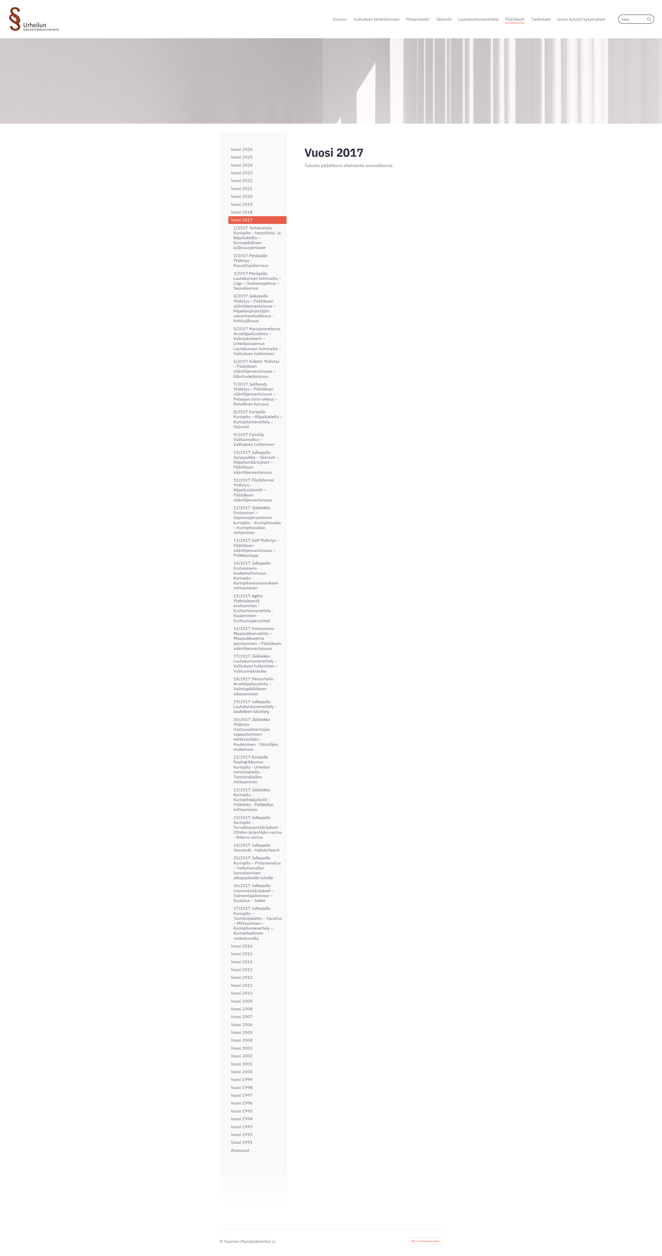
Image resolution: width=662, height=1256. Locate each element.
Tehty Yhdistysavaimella (425, 1241)
